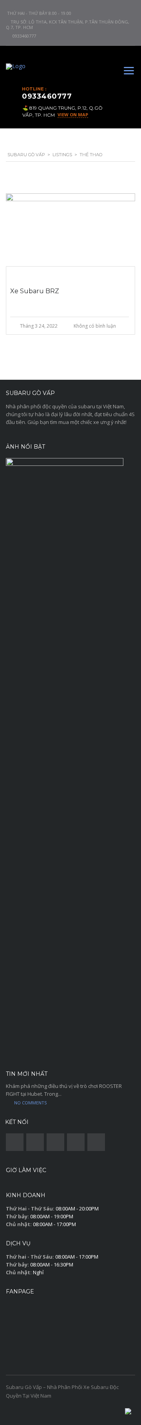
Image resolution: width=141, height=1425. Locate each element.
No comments (30, 1103)
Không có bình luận (95, 326)
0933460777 (24, 36)
